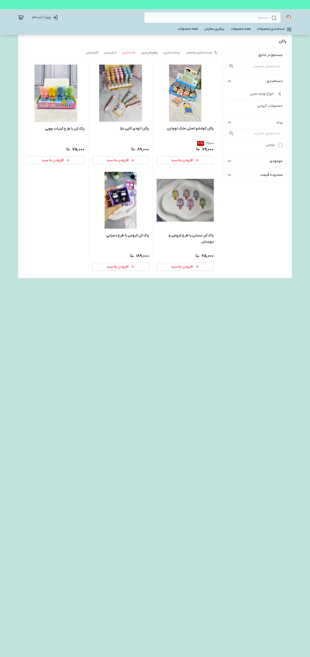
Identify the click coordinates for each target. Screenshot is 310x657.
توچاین (270, 145)
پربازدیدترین (171, 52)
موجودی (276, 161)
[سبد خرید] (21, 17)
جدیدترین (128, 52)
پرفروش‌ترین (149, 52)
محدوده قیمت (271, 175)
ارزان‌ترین (110, 52)
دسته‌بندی (274, 81)
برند (279, 122)
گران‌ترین (92, 52)
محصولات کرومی (270, 106)
